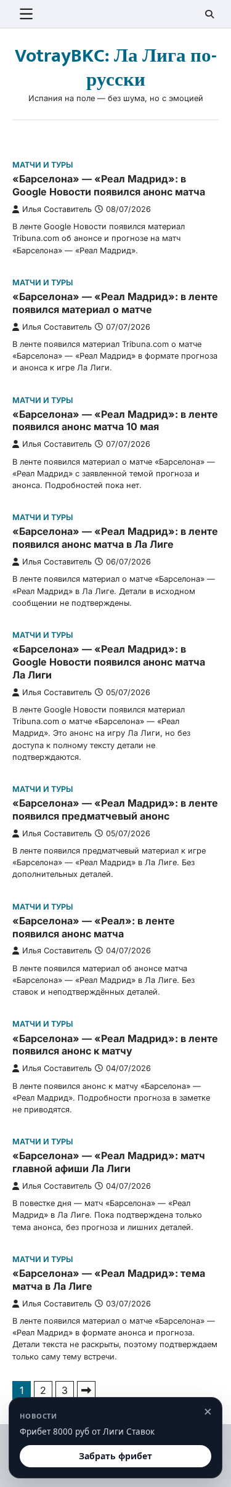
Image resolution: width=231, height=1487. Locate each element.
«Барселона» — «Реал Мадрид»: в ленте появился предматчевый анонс (115, 809)
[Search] (209, 14)
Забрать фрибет (115, 1456)
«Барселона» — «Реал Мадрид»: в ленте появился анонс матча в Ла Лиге (115, 537)
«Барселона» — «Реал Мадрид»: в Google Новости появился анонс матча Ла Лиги (108, 662)
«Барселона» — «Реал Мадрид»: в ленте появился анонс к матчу (115, 1044)
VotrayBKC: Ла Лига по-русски (116, 68)
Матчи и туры (42, 164)
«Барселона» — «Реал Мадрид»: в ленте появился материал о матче (115, 303)
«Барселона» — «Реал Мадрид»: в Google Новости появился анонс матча (108, 185)
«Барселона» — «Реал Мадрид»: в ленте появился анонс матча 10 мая (115, 420)
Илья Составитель (57, 209)
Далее (86, 1390)
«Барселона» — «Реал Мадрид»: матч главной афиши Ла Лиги (108, 1162)
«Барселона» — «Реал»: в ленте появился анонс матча (93, 927)
